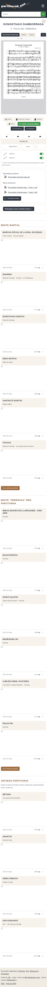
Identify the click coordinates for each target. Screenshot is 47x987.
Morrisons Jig (10, 639)
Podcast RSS (11, 984)
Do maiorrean (30, 128)
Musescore (34, 971)
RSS (3, 984)
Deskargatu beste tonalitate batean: (18, 209)
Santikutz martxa (12, 401)
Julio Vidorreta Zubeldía (14, 924)
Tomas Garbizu (7, 236)
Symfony (21, 971)
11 (42, 956)
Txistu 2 (31, 34)
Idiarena (7, 274)
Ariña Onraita (10, 879)
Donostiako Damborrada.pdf (19, 177)
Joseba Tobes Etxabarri (10, 600)
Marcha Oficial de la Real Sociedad (22, 232)
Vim (27, 971)
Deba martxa (10, 359)
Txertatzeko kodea (13, 198)
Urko (4, 924)
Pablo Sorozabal (8, 362)
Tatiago (7, 443)
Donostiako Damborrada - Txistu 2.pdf (22, 192)
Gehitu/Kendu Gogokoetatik (44, 21)
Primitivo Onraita (8, 882)
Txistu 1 (23, 34)
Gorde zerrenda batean (30, 124)
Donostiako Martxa (14, 317)
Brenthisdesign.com (32, 977)
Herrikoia (39, 119)
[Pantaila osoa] (43, 35)
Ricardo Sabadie (18, 236)
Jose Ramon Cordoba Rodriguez (13, 685)
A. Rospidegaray (28, 278)
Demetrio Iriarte (7, 840)
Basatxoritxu (10, 555)
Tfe (9, 977)
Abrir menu (43, 5)
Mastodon (11, 980)
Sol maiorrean (17, 128)
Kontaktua (5, 974)
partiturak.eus (15, 6)
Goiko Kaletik (10, 597)
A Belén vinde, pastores (16, 681)
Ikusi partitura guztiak (10, 488)
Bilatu (43, 14)
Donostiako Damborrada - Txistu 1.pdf (22, 187)
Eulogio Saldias (7, 404)
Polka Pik (8, 723)
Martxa (9, 119)
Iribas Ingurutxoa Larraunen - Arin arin (22, 512)
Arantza (7, 837)
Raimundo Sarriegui (24, 119)
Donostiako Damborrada (10, 34)
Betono (7, 794)
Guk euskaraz (10, 921)
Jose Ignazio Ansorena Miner (25, 446)
